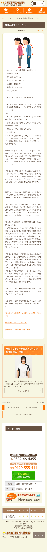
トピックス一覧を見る (23, 414)
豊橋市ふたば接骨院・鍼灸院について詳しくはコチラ (23, 314)
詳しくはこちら (23, 391)
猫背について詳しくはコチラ (16, 323)
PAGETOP (39, 535)
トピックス (41, 30)
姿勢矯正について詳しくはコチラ (17, 329)
